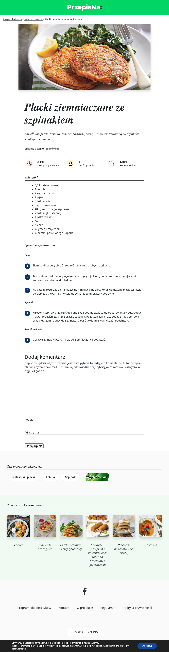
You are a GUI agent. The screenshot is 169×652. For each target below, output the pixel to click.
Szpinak (70, 477)
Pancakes (150, 545)
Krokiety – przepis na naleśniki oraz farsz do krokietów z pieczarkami (97, 555)
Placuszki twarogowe (45, 547)
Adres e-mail (32, 432)
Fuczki (18, 545)
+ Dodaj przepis (84, 632)
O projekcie (85, 608)
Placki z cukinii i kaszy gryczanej (71, 547)
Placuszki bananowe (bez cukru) (124, 549)
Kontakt (63, 608)
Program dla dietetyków (34, 608)
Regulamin (107, 608)
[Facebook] (84, 593)
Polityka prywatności (137, 608)
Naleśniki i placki (23, 477)
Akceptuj (147, 645)
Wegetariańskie (96, 477)
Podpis (29, 419)
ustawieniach (19, 648)
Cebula (50, 477)
